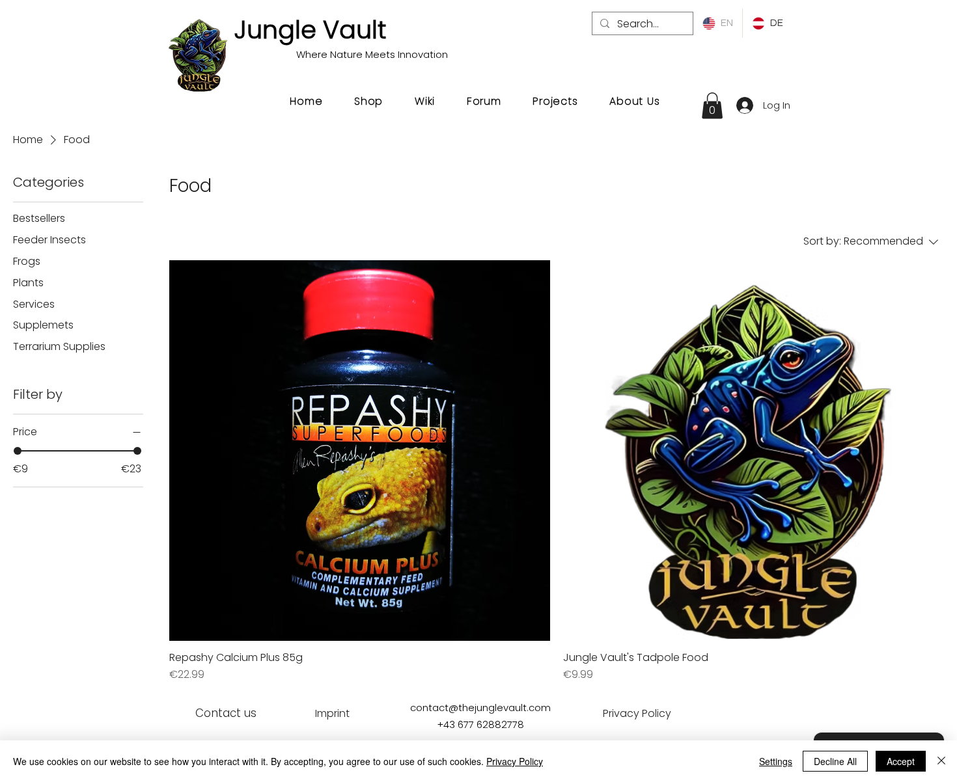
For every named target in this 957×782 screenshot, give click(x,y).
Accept (901, 761)
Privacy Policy (514, 761)
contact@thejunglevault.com (480, 707)
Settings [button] (775, 761)
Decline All (835, 761)
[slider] (17, 451)
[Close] (941, 761)
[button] (712, 105)
